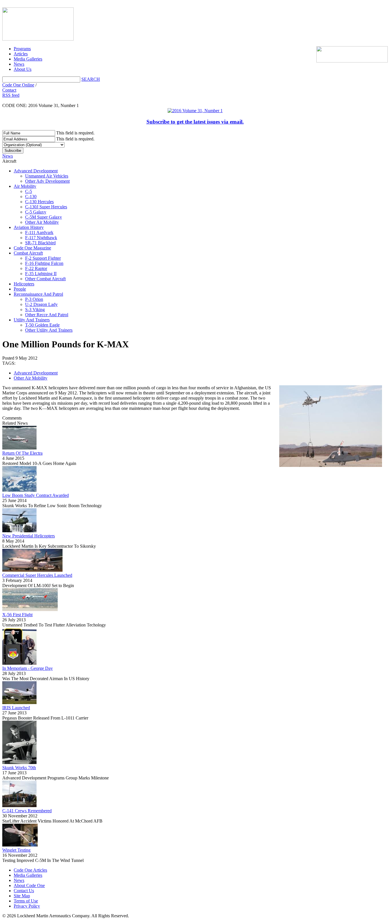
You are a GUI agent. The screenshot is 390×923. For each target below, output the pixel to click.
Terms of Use (26, 900)
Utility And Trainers (32, 319)
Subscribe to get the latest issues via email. (195, 122)
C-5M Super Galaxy (43, 217)
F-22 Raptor (36, 268)
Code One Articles (30, 870)
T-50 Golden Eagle (42, 325)
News (19, 64)
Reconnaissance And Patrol (38, 294)
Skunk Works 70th (19, 767)
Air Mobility (25, 186)
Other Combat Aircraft (45, 278)
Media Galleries (28, 59)
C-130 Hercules (39, 201)
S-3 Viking (35, 309)
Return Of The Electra (22, 453)
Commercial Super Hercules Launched (37, 575)
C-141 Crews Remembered (27, 810)
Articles (21, 53)
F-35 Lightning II (41, 273)
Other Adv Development (47, 181)
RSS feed (10, 95)
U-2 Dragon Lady (41, 304)
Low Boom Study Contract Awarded (35, 495)
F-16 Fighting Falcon (44, 263)
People (20, 289)
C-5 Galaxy (35, 211)
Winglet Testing (16, 850)
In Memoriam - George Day (27, 668)
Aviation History (29, 227)
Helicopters (24, 283)
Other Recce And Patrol (46, 314)
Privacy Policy (27, 906)
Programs (22, 48)
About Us (22, 69)
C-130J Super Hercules (46, 206)
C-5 (28, 191)
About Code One (29, 885)
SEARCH (90, 79)
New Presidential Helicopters (28, 535)
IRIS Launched (16, 707)
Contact (9, 90)
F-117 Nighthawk (41, 237)
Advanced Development (36, 170)
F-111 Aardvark (39, 232)
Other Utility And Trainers (49, 330)
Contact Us (24, 890)
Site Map (22, 895)
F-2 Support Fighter (43, 258)
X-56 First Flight (17, 614)
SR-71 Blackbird (40, 242)
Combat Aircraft (28, 253)
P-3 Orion (34, 299)
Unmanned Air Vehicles (46, 176)
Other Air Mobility (42, 222)
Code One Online (18, 84)
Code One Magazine (32, 247)
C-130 (31, 196)
